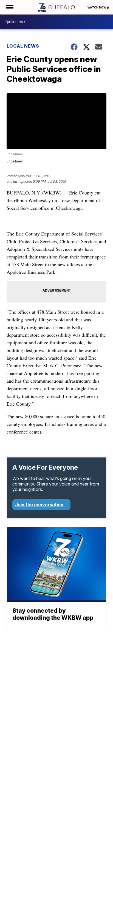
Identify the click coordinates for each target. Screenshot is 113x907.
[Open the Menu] (9, 7)
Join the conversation (39, 504)
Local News (23, 46)
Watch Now (97, 7)
